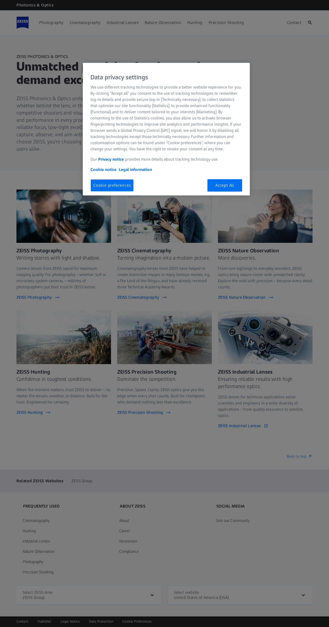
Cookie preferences (112, 185)
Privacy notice (111, 159)
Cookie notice (103, 169)
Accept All (224, 185)
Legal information (135, 169)
